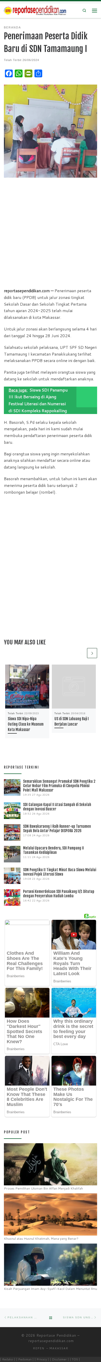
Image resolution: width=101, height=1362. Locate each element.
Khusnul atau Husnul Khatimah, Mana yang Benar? (41, 1238)
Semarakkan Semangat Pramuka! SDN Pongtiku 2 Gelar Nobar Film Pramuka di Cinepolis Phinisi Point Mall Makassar (59, 785)
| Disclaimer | (59, 1359)
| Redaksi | (7, 1359)
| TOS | (75, 1359)
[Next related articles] (92, 653)
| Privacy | (41, 1359)
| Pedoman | (25, 1359)
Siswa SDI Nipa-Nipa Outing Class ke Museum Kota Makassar (26, 724)
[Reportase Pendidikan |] (35, 10)
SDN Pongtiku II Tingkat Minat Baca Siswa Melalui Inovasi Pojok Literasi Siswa (59, 872)
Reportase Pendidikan (56, 1335)
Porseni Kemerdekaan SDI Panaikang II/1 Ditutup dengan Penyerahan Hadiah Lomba (58, 893)
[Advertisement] (50, 232)
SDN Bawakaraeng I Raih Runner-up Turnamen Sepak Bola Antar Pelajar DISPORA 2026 (57, 828)
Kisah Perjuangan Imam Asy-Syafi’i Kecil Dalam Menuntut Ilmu (50, 1288)
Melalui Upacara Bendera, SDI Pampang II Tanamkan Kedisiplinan (53, 850)
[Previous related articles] (81, 653)
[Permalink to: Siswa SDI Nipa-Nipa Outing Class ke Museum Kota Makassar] (27, 687)
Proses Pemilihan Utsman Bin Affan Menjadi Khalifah (43, 1188)
